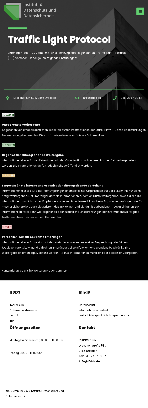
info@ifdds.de (89, 361)
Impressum (17, 305)
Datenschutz (87, 305)
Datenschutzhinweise (23, 310)
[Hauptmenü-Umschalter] (140, 11)
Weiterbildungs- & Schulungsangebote (104, 315)
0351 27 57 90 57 (95, 356)
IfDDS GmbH (90, 340)
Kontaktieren (10, 271)
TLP (12, 321)
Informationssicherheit (93, 310)
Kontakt (15, 315)
